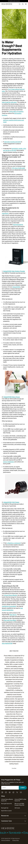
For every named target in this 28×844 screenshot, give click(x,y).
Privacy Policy (15, 840)
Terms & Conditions (5, 840)
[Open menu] (26, 4)
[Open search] (20, 4)
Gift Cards (17, 808)
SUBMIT (23, 787)
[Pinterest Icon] (10, 792)
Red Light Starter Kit (6, 803)
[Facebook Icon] (2, 792)
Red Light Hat (4, 808)
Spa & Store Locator (6, 810)
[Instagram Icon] (6, 792)
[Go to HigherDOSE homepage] (6, 4)
